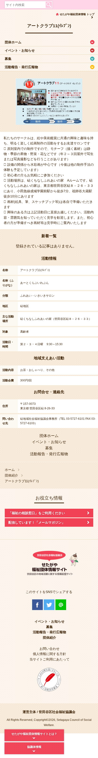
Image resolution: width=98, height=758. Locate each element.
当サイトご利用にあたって (49, 659)
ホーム (10, 470)
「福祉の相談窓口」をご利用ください (36, 513)
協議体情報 (34, 747)
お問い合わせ (49, 649)
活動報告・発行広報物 (21, 67)
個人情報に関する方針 (49, 654)
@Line (60, 604)
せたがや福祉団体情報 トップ (77, 14)
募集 (8, 59)
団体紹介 (11, 475)
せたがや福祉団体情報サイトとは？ (34, 734)
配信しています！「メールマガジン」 (36, 522)
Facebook (37, 604)
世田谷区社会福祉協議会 (57, 712)
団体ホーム (13, 42)
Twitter (49, 604)
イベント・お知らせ (20, 50)
